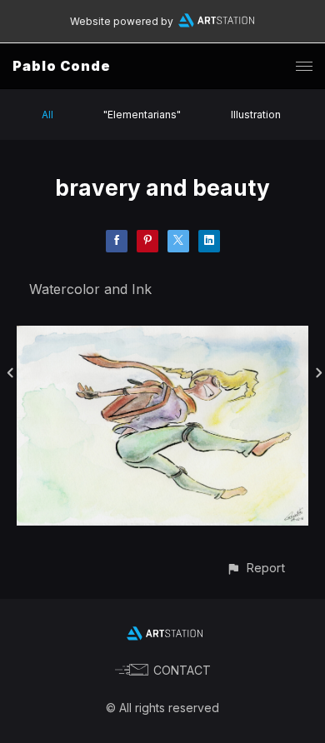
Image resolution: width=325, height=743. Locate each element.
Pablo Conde (61, 65)
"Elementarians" (142, 114)
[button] (255, 568)
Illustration (256, 114)
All (47, 114)
